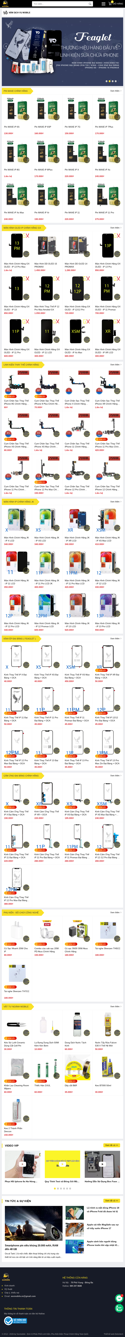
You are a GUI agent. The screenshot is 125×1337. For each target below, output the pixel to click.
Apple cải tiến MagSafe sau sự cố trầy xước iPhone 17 (103, 1226)
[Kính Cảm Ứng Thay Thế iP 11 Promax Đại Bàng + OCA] (77, 848)
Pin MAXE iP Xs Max (14, 212)
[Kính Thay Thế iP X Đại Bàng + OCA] (17, 668)
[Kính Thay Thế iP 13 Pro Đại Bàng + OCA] (77, 754)
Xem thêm (115, 91)
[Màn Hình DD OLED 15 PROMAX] (47, 257)
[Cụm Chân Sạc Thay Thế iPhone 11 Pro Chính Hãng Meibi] (17, 480)
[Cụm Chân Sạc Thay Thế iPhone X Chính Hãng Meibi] (77, 395)
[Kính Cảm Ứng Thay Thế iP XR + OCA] (47, 805)
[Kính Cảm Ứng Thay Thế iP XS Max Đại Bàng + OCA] (108, 805)
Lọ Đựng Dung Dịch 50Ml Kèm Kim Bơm (46, 1044)
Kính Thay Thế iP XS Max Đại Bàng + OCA (77, 676)
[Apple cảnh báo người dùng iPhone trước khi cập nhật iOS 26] (75, 1246)
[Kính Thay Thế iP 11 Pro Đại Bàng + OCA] (47, 711)
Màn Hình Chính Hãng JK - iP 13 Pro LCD (107, 625)
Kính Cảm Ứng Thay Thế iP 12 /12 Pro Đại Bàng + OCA (107, 856)
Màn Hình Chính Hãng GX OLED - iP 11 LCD (47, 351)
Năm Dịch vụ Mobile (19, 12)
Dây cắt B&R (71, 1085)
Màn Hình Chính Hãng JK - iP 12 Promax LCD (46, 625)
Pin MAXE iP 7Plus (104, 127)
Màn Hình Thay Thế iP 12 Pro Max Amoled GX (46, 308)
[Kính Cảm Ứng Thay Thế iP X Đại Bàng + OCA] (17, 805)
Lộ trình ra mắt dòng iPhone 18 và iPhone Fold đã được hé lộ (103, 1210)
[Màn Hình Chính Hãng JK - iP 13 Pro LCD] (108, 617)
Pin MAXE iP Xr (41, 212)
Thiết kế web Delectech (113, 1334)
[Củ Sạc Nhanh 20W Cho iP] (17, 942)
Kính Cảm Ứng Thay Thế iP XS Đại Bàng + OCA (77, 813)
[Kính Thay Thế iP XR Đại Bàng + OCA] (108, 668)
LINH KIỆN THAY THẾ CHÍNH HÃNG (21, 364)
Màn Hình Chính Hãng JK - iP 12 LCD (107, 582)
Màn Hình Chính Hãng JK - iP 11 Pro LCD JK (46, 582)
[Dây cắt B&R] (77, 1079)
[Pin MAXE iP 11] (77, 206)
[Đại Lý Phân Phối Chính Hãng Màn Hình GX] (62, 51)
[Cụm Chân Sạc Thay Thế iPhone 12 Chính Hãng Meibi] (108, 480)
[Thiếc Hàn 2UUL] (47, 1079)
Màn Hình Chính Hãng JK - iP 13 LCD (77, 625)
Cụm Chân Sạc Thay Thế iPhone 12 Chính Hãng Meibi (107, 488)
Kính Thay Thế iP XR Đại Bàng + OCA (107, 676)
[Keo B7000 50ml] (108, 1079)
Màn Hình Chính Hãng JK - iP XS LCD (46, 539)
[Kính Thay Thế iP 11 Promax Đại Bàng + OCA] (77, 711)
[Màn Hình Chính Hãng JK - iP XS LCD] (47, 531)
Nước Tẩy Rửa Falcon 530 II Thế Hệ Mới (106, 1044)
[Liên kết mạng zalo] (119, 1308)
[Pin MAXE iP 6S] (17, 121)
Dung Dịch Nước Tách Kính (75, 1044)
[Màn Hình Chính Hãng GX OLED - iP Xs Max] (77, 343)
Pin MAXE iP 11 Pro (104, 212)
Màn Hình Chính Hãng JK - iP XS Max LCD (107, 539)
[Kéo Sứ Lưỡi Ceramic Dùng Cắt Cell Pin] (17, 1036)
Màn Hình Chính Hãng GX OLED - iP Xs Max (77, 351)
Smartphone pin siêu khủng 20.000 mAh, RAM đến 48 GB (31, 1247)
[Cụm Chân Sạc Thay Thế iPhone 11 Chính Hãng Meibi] (77, 437)
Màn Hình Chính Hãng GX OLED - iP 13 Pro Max (16, 265)
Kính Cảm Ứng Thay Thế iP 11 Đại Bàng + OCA (16, 856)
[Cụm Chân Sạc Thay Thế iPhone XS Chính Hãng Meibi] (17, 437)
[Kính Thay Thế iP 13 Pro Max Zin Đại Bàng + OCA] (108, 754)
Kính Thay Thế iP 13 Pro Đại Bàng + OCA (77, 762)
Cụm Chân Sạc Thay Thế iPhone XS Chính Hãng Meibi (16, 445)
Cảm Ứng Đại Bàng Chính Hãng (21, 775)
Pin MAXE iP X (72, 169)
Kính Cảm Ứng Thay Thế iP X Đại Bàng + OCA (16, 813)
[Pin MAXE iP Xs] (108, 163)
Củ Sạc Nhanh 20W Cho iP (16, 950)
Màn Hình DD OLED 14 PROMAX (76, 265)
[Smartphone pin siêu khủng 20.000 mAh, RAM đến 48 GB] (33, 1223)
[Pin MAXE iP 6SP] (47, 121)
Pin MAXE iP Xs (102, 169)
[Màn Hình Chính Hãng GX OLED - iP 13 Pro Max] (17, 257)
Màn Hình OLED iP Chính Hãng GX (22, 228)
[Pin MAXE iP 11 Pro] (108, 206)
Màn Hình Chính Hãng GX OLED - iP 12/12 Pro (77, 308)
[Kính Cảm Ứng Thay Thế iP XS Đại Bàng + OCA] (77, 805)
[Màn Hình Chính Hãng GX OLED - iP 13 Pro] (108, 257)
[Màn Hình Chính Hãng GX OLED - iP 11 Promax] (108, 300)
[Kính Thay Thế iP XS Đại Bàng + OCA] (47, 668)
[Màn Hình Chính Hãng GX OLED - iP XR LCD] (108, 343)
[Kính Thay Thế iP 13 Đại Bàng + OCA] (47, 754)
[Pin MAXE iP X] (77, 163)
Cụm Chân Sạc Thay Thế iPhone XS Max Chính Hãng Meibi (46, 445)
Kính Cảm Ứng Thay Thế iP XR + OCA (46, 813)
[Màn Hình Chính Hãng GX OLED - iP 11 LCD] (47, 343)
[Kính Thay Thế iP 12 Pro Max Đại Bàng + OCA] (17, 754)
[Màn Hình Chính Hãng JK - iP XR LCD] (77, 531)
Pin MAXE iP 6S (11, 127)
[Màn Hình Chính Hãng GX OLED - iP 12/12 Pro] (77, 300)
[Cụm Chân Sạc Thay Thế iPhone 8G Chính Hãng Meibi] (17, 395)
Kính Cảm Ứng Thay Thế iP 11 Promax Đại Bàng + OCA (77, 856)
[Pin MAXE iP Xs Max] (17, 206)
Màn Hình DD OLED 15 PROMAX (45, 265)
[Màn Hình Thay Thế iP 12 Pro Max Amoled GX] (47, 300)
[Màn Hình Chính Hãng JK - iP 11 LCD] (17, 574)
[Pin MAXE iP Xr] (47, 206)
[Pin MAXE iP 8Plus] (47, 163)
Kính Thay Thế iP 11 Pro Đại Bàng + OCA (46, 719)
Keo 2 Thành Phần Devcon (13, 1130)
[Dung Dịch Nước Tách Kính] (77, 1036)
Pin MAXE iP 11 (72, 212)
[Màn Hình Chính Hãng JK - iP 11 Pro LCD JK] (47, 574)
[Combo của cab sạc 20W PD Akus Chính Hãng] (47, 942)
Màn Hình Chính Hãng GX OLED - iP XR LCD (107, 351)
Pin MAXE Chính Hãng (16, 91)
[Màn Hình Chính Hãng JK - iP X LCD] (17, 531)
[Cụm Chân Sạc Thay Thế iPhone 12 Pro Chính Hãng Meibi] (77, 480)
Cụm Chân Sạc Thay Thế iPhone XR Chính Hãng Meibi (107, 402)
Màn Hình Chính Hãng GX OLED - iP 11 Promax (107, 308)
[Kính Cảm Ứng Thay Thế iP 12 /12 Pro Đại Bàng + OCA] (108, 848)
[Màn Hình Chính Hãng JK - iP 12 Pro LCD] (17, 617)
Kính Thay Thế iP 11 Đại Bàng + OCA (16, 719)
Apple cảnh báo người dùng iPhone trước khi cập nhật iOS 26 (102, 1243)
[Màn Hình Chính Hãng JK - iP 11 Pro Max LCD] (77, 574)
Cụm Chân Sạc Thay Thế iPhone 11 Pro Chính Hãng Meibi (16, 488)
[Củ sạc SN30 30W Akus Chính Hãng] (77, 942)
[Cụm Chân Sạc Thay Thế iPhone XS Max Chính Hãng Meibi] (47, 437)
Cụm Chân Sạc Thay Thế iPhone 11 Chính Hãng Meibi (77, 445)
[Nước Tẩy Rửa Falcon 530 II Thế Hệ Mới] (108, 1036)
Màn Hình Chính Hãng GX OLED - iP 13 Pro (107, 265)
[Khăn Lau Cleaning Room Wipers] (17, 1079)
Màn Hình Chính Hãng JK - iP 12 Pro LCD (16, 625)
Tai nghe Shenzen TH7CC (16, 991)
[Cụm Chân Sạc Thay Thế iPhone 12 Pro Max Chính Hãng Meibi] (47, 480)
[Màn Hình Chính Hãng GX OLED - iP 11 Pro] (17, 343)
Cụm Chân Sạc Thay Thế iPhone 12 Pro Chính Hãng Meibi (77, 488)
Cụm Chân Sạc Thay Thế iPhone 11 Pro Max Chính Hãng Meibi (107, 445)
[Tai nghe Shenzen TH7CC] (17, 985)
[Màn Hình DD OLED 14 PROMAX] (77, 257)
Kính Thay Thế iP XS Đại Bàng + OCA (46, 676)
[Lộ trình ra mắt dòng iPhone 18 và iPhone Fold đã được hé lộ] (75, 1213)
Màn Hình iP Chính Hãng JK (19, 502)
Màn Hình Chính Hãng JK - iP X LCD (16, 539)
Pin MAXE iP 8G (12, 169)
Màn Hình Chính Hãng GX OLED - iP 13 (16, 308)
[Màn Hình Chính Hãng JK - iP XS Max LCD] (108, 531)
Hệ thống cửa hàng (75, 1277)
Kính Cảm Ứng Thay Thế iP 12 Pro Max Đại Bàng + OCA (16, 899)
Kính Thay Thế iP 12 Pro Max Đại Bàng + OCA (16, 762)
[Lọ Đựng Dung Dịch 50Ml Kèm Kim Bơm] (47, 1036)
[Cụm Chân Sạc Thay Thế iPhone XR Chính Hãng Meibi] (108, 395)
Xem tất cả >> (111, 1145)
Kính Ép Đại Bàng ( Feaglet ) (20, 638)
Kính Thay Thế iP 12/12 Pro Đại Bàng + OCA (106, 719)
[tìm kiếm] (90, 3)
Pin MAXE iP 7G (72, 127)
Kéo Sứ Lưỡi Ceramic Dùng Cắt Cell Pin (14, 1044)
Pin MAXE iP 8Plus (43, 169)
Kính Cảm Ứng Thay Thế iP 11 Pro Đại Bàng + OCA (47, 856)
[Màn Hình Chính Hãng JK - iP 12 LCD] (108, 574)
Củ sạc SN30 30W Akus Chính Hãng (76, 950)
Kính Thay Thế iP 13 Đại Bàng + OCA (46, 762)
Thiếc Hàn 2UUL (42, 1085)
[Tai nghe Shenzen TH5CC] (108, 942)
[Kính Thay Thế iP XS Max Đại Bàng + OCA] (77, 668)
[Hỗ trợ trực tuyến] (119, 1298)
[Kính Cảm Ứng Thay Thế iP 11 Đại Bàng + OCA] (17, 848)
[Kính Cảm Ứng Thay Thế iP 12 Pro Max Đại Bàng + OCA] (17, 891)
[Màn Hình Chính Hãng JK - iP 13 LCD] (77, 617)
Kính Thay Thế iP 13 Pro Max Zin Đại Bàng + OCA (107, 762)
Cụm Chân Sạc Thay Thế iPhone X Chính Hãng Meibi (77, 402)
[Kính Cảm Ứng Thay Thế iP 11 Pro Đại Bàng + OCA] (47, 848)
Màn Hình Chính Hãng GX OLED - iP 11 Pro (16, 351)
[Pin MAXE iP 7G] (77, 121)
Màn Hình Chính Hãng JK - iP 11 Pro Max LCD (77, 582)
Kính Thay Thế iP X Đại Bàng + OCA (15, 676)
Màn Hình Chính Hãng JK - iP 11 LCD (16, 582)
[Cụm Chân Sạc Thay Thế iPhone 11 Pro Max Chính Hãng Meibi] (108, 437)
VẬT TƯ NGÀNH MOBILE (16, 1006)
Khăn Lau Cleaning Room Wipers (16, 1087)
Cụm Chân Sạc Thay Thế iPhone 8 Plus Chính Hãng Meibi (47, 402)
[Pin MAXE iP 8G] (17, 163)
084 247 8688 (76, 1286)
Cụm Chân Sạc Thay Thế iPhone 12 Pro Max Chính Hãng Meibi (46, 488)
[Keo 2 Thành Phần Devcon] (17, 1122)
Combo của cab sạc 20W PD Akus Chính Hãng (46, 950)
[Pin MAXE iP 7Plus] (108, 121)
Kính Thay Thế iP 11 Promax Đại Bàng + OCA (77, 719)
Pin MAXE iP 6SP (42, 127)
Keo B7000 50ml (103, 1085)
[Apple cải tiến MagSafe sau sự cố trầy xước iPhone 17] (75, 1230)
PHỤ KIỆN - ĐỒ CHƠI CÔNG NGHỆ (21, 912)
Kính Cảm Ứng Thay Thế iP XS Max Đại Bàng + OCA (107, 813)
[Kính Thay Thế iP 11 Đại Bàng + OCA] (17, 711)
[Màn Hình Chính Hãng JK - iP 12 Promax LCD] (47, 617)
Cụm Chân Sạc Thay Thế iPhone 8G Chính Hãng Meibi (16, 402)
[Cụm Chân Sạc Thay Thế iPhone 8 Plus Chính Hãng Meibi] (47, 395)
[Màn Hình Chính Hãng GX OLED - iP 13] (17, 300)
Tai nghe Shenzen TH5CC (107, 948)
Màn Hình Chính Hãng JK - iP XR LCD (77, 539)
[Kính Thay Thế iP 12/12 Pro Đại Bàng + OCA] (108, 711)
